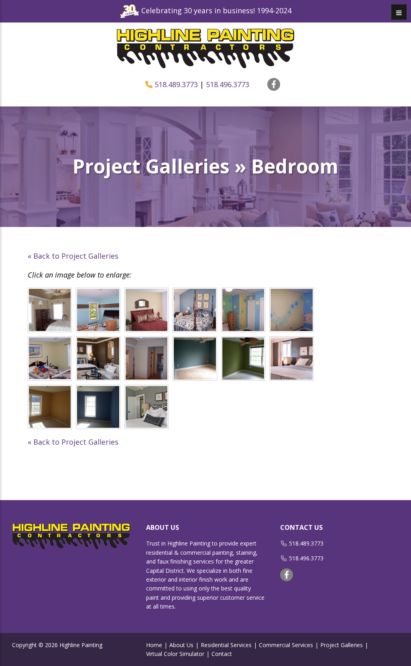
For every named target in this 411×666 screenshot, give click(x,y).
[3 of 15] (146, 310)
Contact (222, 654)
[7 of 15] (50, 358)
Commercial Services (286, 645)
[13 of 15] (50, 407)
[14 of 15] (98, 407)
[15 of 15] (146, 407)
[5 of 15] (243, 310)
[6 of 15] (291, 310)
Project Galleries (341, 645)
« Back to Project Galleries (73, 256)
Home (154, 645)
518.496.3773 (227, 84)
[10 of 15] (195, 358)
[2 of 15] (98, 310)
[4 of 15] (195, 310)
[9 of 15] (146, 358)
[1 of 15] (50, 310)
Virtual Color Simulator (175, 654)
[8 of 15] (98, 358)
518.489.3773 (176, 84)
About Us (181, 645)
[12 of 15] (291, 358)
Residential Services (226, 645)
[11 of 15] (243, 358)
